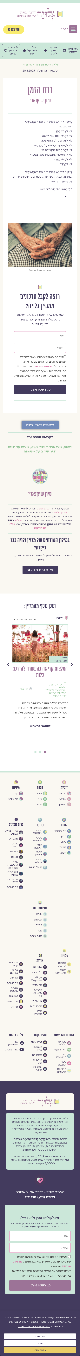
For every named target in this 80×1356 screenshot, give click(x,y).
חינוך (67, 691)
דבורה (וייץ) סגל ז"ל (40, 1197)
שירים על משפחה (36, 451)
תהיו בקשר (40, 1035)
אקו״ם (19, 520)
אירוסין (21, 617)
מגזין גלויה (60, 512)
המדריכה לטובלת (17, 690)
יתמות (68, 447)
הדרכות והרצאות (64, 1035)
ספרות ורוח (40, 908)
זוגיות (64, 787)
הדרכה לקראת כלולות (19, 686)
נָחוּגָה (40, 825)
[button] (73, 29)
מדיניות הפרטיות (43, 366)
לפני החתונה (21, 696)
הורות (68, 688)
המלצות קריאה (19, 693)
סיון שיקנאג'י (40, 101)
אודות (40, 960)
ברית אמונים (16, 824)
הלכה (40, 787)
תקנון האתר (43, 508)
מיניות (16, 787)
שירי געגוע (38, 447)
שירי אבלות (54, 447)
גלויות (64, 956)
